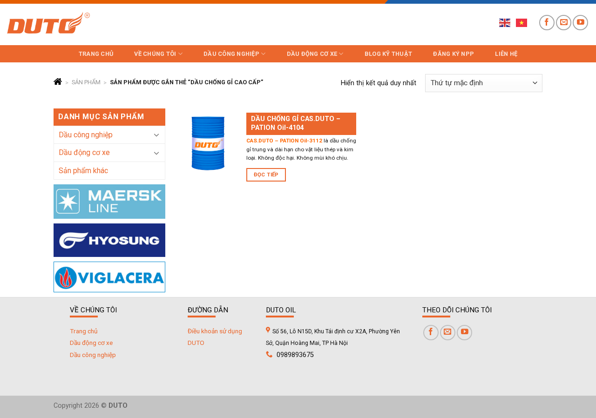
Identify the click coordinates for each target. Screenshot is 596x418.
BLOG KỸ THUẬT (388, 53)
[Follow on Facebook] (547, 22)
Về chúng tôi (155, 53)
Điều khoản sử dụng (215, 331)
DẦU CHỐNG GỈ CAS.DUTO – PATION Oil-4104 (295, 123)
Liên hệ (506, 53)
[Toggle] (156, 134)
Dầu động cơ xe (312, 53)
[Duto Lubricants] (48, 23)
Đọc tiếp (266, 174)
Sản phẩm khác (83, 170)
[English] (505, 22)
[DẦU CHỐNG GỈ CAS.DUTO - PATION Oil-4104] (208, 143)
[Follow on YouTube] (580, 22)
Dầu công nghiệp (231, 53)
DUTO (196, 342)
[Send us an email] (563, 22)
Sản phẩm (86, 82)
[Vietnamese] (522, 22)
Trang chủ (96, 53)
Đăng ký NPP (453, 53)
